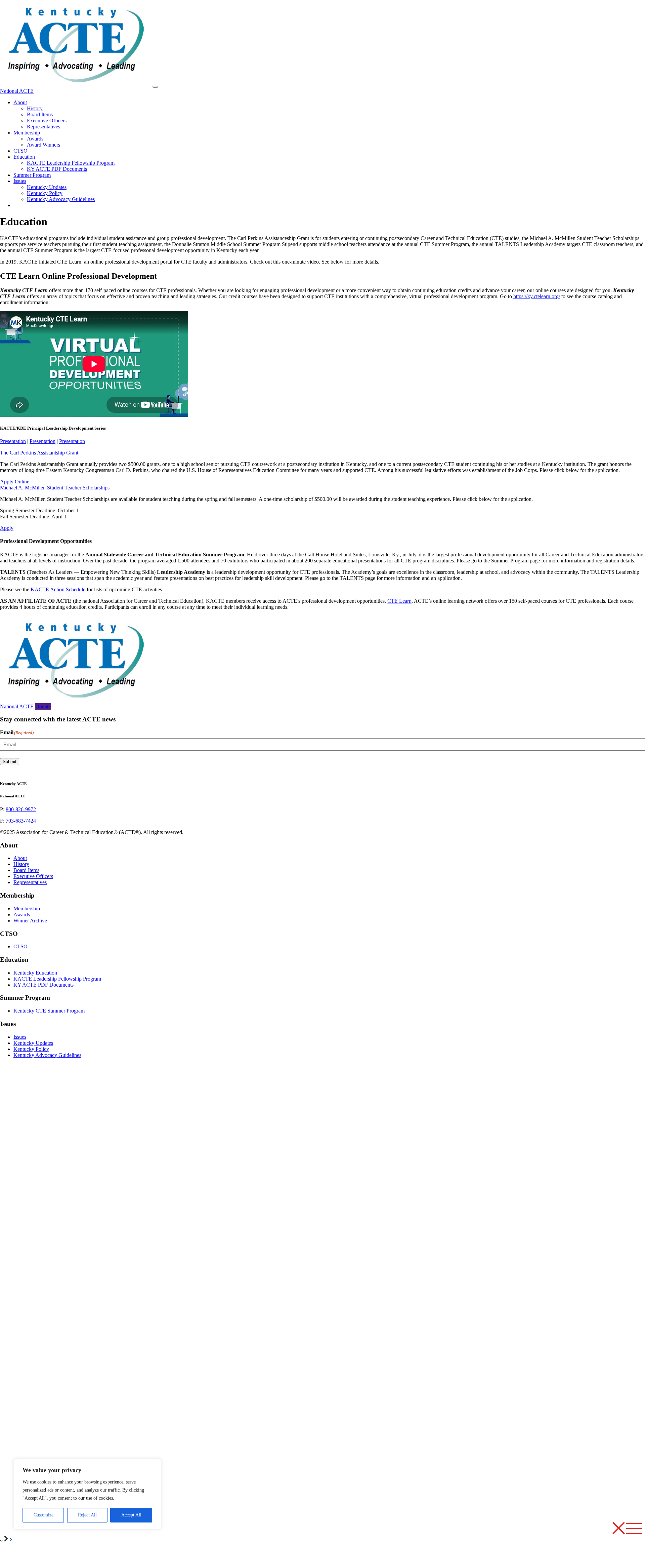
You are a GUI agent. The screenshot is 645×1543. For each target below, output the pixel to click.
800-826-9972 (21, 809)
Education (24, 157)
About (20, 102)
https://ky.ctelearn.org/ (536, 296)
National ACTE (17, 91)
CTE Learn (399, 601)
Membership (26, 132)
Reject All (87, 1514)
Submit (9, 761)
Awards (35, 139)
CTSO (20, 151)
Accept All (131, 1514)
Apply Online (14, 481)
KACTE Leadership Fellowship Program (71, 163)
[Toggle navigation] (155, 87)
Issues (19, 181)
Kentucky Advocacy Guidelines (61, 199)
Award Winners (43, 145)
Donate (43, 706)
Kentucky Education (35, 973)
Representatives (43, 126)
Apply (6, 528)
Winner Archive (30, 920)
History (35, 108)
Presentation (13, 441)
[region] (87, 1494)
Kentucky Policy (44, 193)
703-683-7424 (21, 821)
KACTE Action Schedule (58, 589)
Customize (43, 1514)
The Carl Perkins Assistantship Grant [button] (39, 453)
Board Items (40, 114)
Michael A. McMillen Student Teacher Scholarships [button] (55, 487)
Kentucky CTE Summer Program (49, 1011)
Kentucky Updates (47, 187)
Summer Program (32, 175)
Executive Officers (47, 120)
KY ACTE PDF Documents (57, 169)
